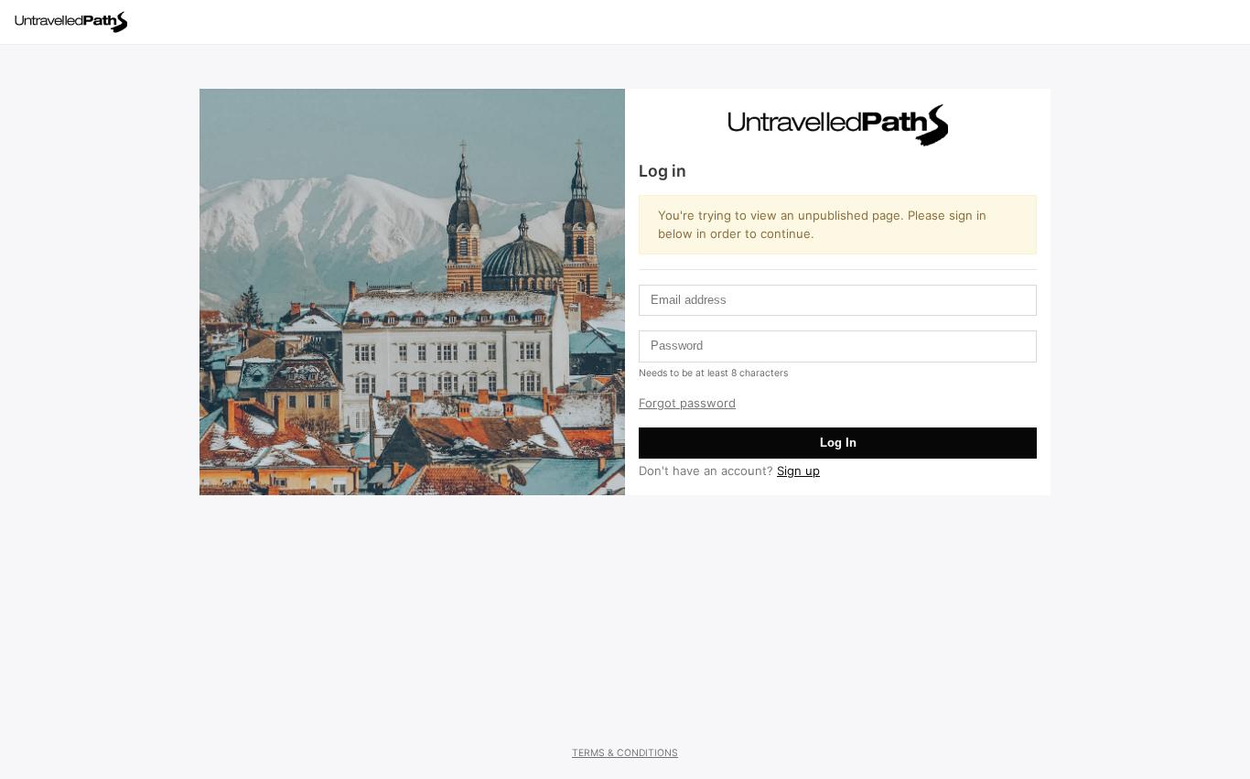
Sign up (798, 470)
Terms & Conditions (625, 753)
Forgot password (687, 402)
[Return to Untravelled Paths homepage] (78, 22)
